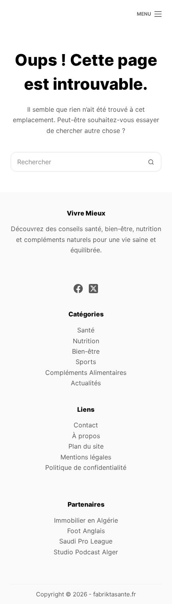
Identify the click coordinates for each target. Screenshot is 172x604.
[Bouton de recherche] (151, 162)
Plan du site (86, 446)
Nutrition (86, 341)
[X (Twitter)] (93, 288)
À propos (86, 436)
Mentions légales (85, 457)
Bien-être (86, 351)
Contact (86, 425)
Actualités (86, 383)
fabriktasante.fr (114, 594)
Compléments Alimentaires (85, 372)
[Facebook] (78, 288)
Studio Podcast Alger (86, 552)
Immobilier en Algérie (86, 520)
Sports (86, 362)
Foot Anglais (86, 531)
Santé (85, 330)
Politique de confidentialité (85, 467)
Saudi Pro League (85, 541)
